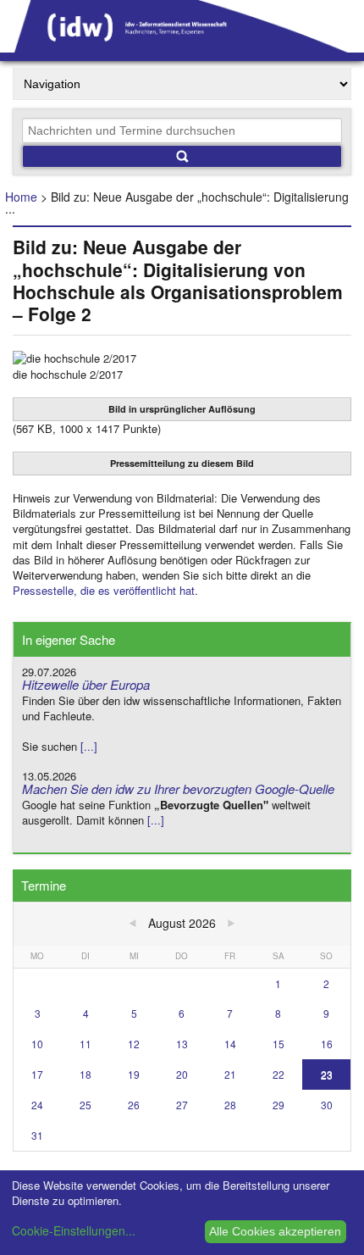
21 (230, 1074)
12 (134, 1043)
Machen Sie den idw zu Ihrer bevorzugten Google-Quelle (178, 788)
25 (85, 1104)
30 (327, 1104)
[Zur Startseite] (182, 46)
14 (230, 1043)
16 (327, 1043)
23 (327, 1074)
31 (37, 1135)
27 (182, 1104)
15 (278, 1043)
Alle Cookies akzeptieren (275, 1231)
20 (182, 1074)
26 (134, 1104)
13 (182, 1043)
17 (37, 1074)
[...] (88, 746)
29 (278, 1104)
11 (85, 1043)
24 (37, 1104)
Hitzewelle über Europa (86, 684)
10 (37, 1043)
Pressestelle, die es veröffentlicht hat (104, 590)
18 (85, 1074)
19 (134, 1074)
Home (21, 196)
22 (278, 1074)
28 (230, 1104)
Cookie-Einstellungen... (73, 1230)
